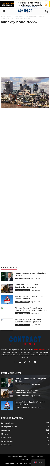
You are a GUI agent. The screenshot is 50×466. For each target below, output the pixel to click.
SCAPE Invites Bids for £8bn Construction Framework (26, 286)
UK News (4, 434)
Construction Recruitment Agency (17, 456)
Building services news (22, 278)
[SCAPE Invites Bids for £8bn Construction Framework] (7, 288)
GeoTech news (6, 445)
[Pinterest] (25, 362)
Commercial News (7, 423)
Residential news (7, 441)
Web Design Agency (21, 463)
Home (3, 16)
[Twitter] (30, 362)
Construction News (40, 350)
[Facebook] (15, 362)
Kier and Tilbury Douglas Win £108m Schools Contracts (30, 297)
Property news (6, 430)
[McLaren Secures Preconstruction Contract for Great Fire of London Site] (7, 313)
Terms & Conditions (37, 456)
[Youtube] (35, 362)
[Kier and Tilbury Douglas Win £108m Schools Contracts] (7, 299)
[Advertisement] (25, 51)
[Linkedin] (20, 362)
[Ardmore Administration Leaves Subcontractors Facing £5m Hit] (7, 324)
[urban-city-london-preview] (25, 92)
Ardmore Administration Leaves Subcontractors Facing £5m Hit (28, 320)
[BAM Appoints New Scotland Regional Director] (7, 276)
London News (6, 437)
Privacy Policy (25, 459)
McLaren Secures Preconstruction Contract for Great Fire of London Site (31, 309)
